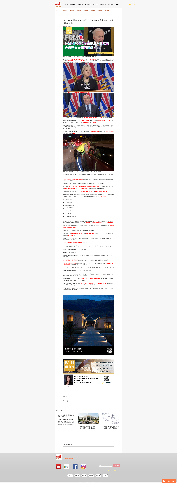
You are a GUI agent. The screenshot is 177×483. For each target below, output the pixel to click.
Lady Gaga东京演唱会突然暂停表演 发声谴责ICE (66, 416)
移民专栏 (72, 10)
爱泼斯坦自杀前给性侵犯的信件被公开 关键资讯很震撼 (111, 427)
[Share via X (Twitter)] (67, 401)
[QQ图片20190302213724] (66, 466)
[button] (119, 10)
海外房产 (107, 10)
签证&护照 (79, 10)
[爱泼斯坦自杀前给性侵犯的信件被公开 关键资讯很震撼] (111, 418)
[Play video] (88, 41)
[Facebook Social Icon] (75, 466)
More (113, 10)
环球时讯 (93, 10)
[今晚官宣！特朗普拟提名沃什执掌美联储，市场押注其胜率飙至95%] (88, 418)
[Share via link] (73, 401)
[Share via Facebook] (63, 401)
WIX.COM (99, 482)
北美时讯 (86, 10)
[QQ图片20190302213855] (83, 466)
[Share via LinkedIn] (70, 401)
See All (119, 410)
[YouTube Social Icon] (58, 466)
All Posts (58, 10)
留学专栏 (65, 10)
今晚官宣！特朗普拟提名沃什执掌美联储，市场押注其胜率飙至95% (88, 427)
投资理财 (100, 10)
